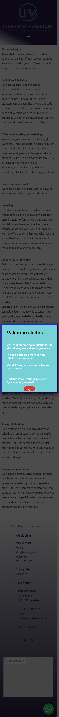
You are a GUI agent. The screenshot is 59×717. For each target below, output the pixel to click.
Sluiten (31, 389)
